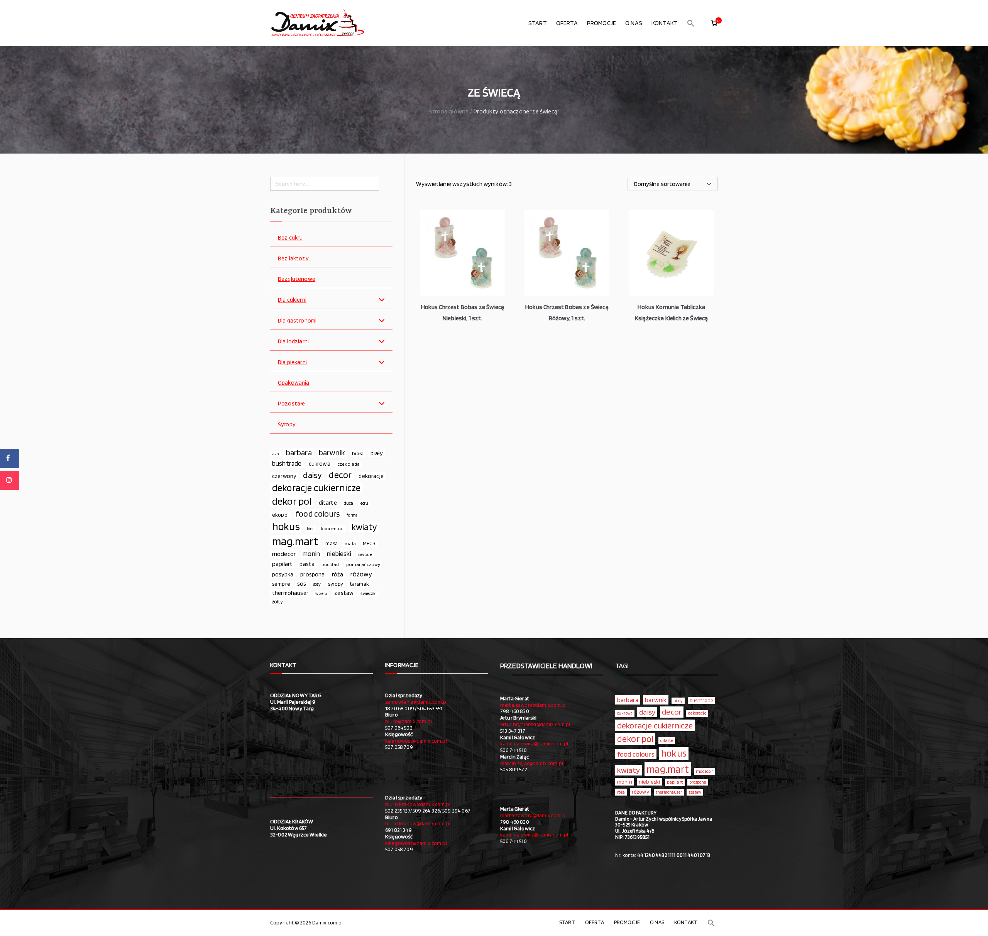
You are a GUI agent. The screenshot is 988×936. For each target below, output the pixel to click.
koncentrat (332, 528)
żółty (277, 602)
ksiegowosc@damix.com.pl (416, 741)
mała (350, 543)
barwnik (332, 452)
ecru (364, 503)
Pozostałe (291, 404)
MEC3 (369, 543)
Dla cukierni (292, 300)
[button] (691, 23)
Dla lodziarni (293, 342)
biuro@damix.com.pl (408, 721)
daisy (312, 475)
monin (311, 553)
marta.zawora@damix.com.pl (533, 705)
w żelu (321, 593)
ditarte (328, 502)
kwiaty (364, 527)
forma (352, 515)
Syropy (286, 424)
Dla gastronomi (297, 321)
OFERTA (567, 23)
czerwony (284, 476)
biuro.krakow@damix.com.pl (417, 804)
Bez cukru (290, 238)
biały (376, 453)
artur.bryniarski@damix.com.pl (535, 724)
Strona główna (449, 111)
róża (337, 574)
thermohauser (290, 592)
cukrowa (319, 463)
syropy (335, 584)
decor (340, 475)
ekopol (280, 514)
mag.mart (295, 541)
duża (349, 503)
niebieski (339, 553)
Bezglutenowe (296, 279)
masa (331, 543)
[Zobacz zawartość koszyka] (714, 23)
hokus (286, 526)
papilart (282, 564)
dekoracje (371, 476)
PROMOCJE (601, 23)
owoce (365, 554)
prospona (312, 574)
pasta (307, 564)
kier (310, 528)
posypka (282, 574)
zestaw (344, 592)
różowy (361, 574)
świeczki (368, 593)
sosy (317, 584)
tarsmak (359, 584)
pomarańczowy (363, 564)
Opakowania (294, 383)
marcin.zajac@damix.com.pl (531, 763)
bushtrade (286, 463)
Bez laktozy (293, 259)
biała (358, 453)
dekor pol (291, 501)
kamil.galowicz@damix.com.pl (534, 743)
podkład (330, 564)
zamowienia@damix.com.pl (416, 702)
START (537, 23)
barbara (299, 452)
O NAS (633, 23)
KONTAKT (664, 23)
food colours (318, 514)
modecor (284, 554)
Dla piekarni (292, 362)
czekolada (348, 464)
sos (301, 583)
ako (275, 453)
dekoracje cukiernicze (316, 487)
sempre (281, 584)
